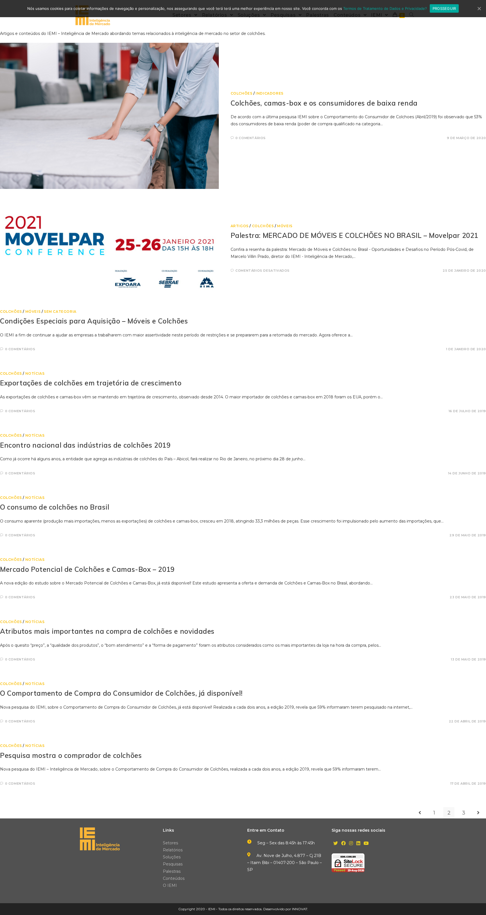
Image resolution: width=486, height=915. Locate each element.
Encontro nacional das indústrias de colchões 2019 (85, 445)
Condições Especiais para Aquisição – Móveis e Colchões (94, 321)
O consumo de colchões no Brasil (54, 507)
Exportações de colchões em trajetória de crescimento (90, 383)
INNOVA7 (299, 909)
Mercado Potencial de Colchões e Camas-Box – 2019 (87, 569)
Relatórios (173, 849)
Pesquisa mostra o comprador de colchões (71, 755)
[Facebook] (343, 844)
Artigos (240, 226)
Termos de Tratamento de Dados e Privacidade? (385, 8)
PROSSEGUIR (444, 8)
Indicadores (270, 93)
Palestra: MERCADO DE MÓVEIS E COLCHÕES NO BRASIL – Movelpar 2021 (354, 235)
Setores (170, 842)
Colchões (242, 93)
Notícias (35, 373)
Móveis (284, 226)
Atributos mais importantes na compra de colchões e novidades (107, 631)
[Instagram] (351, 844)
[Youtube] (366, 844)
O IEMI (170, 885)
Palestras (172, 871)
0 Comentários (250, 138)
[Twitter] (335, 844)
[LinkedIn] (358, 844)
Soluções (172, 857)
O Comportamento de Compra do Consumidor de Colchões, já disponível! (121, 693)
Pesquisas (173, 864)
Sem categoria (60, 311)
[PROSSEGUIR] (479, 8)
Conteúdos (173, 878)
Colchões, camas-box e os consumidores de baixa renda (324, 103)
